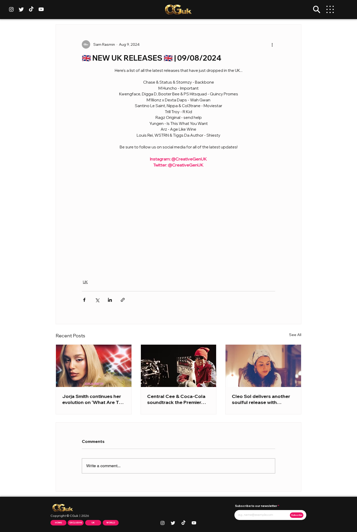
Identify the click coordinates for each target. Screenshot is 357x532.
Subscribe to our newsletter (256, 506)
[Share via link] (122, 299)
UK (85, 282)
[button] (316, 9)
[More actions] (272, 44)
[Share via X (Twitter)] (97, 299)
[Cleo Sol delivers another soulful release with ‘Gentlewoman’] (263, 366)
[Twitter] (21, 9)
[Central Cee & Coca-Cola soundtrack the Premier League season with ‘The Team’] (178, 366)
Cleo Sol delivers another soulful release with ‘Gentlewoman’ (261, 399)
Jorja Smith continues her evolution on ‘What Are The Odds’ (93, 399)
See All (295, 334)
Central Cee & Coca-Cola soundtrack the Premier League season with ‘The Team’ (176, 399)
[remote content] (178, 220)
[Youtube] (41, 9)
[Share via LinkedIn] (109, 299)
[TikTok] (31, 9)
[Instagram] (11, 9)
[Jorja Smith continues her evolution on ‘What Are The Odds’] (93, 366)
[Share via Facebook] (84, 299)
